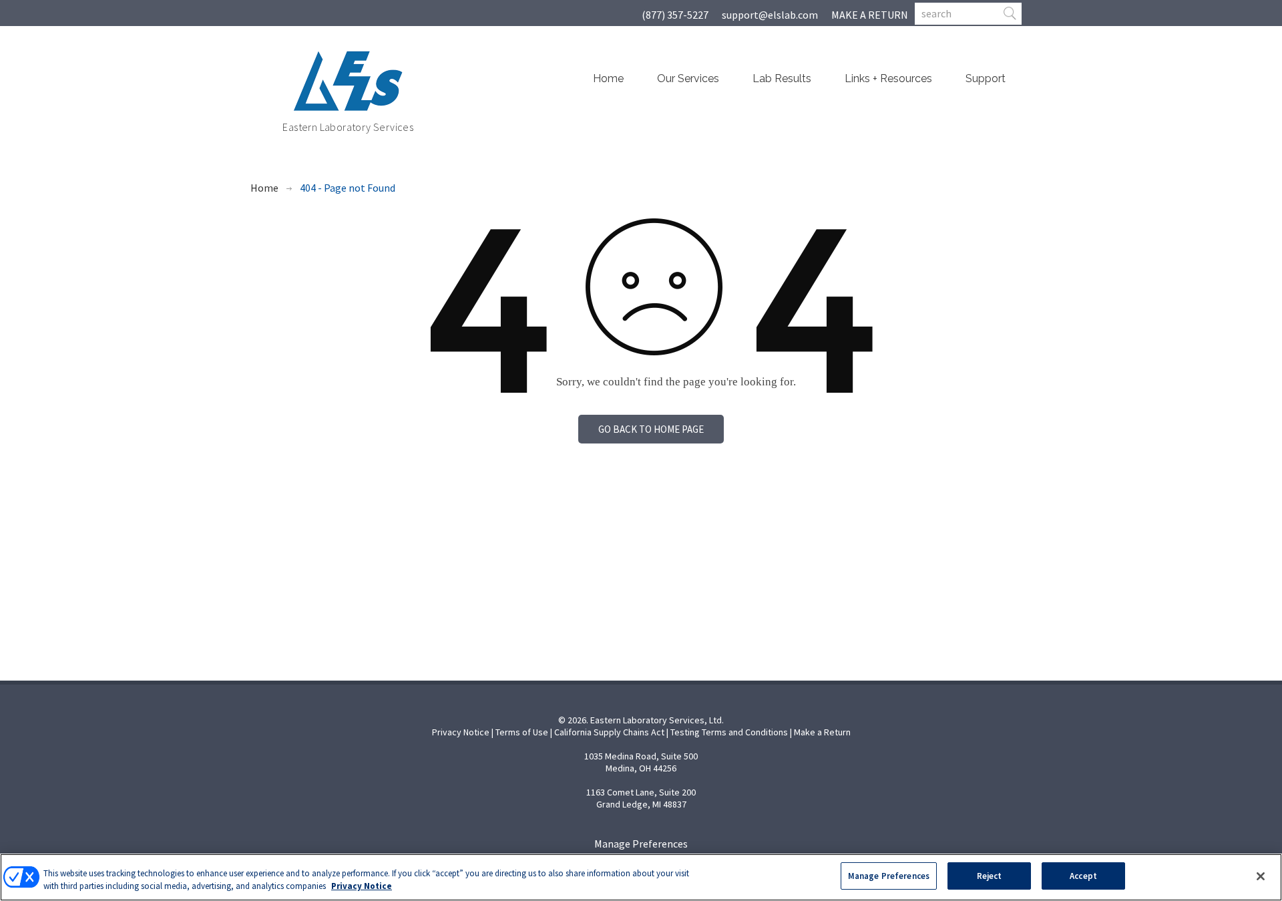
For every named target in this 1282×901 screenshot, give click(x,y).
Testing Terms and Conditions (729, 732)
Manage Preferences (641, 844)
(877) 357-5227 (675, 14)
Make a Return (822, 732)
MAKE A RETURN (869, 14)
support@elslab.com (770, 14)
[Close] (1260, 876)
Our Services (688, 78)
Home (608, 78)
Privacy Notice (460, 732)
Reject (989, 876)
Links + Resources (888, 78)
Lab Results (782, 78)
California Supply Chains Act (609, 732)
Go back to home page (651, 429)
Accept (1083, 876)
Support (986, 78)
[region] (641, 877)
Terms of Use (521, 732)
